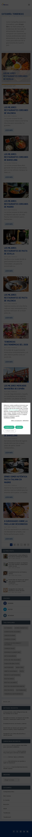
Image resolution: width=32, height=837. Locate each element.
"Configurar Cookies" (9, 417)
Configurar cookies (9, 430)
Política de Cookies (13, 410)
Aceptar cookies (9, 427)
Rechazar (19, 427)
